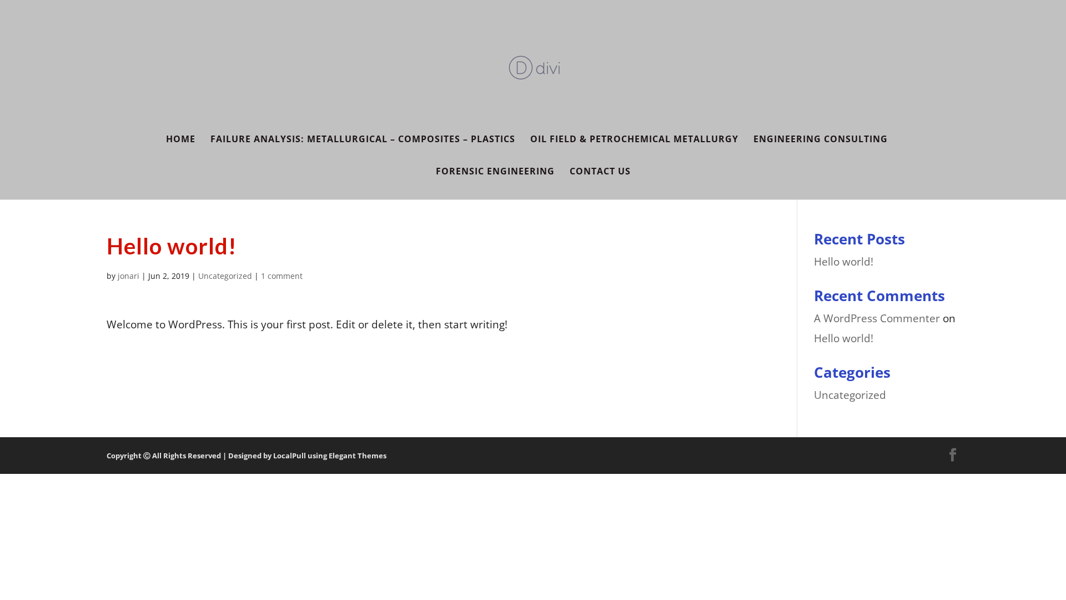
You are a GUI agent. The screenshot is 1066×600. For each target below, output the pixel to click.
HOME (180, 140)
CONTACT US (600, 172)
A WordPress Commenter (877, 318)
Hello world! (843, 261)
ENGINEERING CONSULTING (820, 140)
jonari (128, 276)
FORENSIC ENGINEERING (495, 172)
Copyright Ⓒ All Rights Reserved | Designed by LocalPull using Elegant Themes (246, 456)
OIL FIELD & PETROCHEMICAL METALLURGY (634, 140)
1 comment (282, 276)
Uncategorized (225, 276)
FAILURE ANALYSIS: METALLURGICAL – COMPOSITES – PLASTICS (362, 140)
